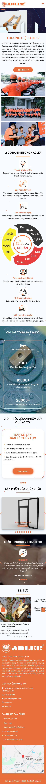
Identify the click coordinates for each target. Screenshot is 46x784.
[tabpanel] (23, 455)
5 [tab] (24, 532)
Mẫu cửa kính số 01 (23, 522)
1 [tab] (21, 483)
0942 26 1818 (9, 695)
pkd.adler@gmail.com (12, 698)
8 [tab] (30, 532)
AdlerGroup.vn (34, 781)
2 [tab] (23, 483)
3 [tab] (25, 483)
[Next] (43, 610)
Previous (1, 454)
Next (45, 454)
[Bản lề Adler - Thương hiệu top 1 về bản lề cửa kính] (21, 4)
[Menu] (42, 4)
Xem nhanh (23, 526)
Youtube (7, 706)
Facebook (8, 702)
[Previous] (3, 610)
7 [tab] (28, 532)
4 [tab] (22, 532)
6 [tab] (26, 532)
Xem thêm (22, 70)
